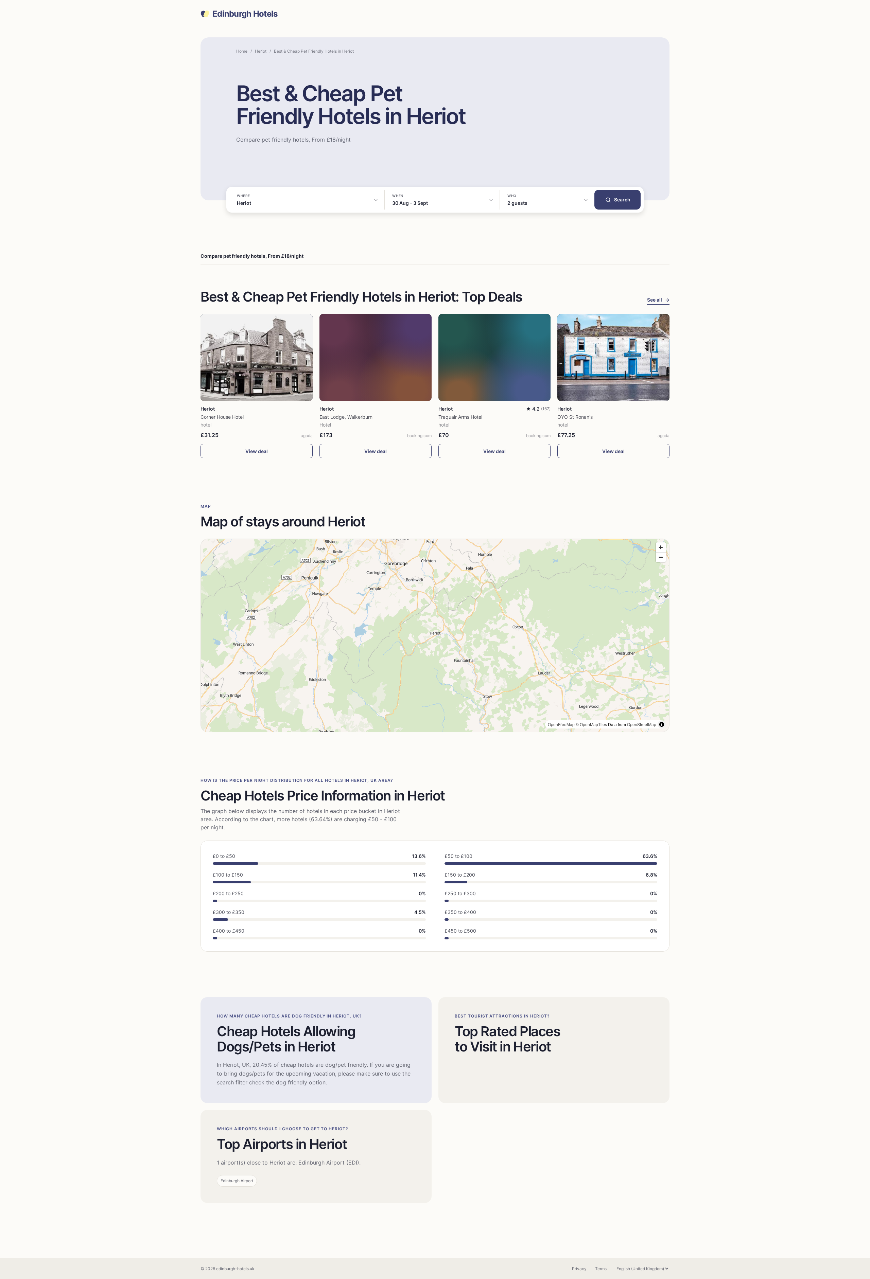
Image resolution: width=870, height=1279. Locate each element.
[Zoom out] (661, 557)
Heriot (260, 51)
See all (658, 300)
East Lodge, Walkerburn (345, 417)
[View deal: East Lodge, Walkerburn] (375, 357)
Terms (601, 1268)
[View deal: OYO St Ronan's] (613, 357)
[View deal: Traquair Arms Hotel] (494, 357)
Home (241, 51)
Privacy (579, 1268)
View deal (256, 451)
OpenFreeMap (561, 724)
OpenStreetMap (641, 724)
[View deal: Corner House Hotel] (257, 357)
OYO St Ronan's (575, 417)
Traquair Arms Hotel (460, 417)
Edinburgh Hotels (244, 14)
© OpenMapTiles (591, 724)
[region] (435, 635)
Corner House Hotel (222, 417)
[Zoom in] (661, 547)
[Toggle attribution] (662, 724)
